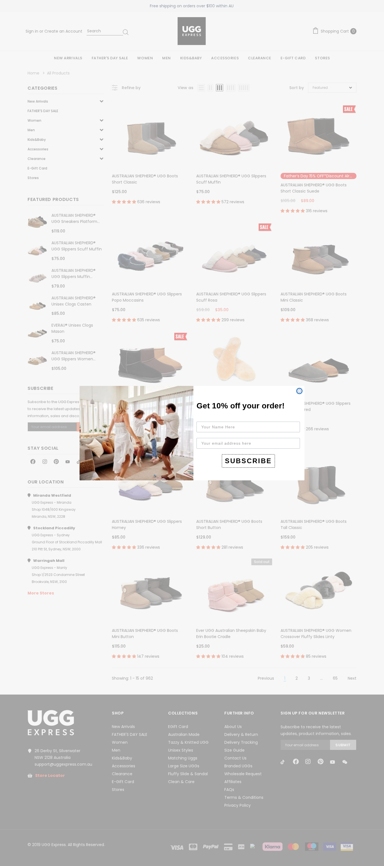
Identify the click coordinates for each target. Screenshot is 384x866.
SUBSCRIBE (248, 461)
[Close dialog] (299, 391)
